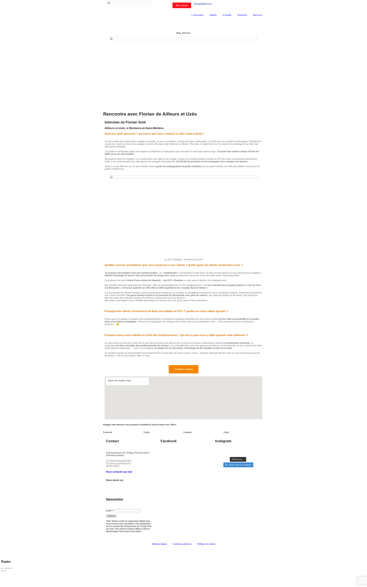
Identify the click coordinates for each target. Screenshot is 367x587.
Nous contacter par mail (119, 472)
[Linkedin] (249, 6)
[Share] (5, 568)
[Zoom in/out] (11, 568)
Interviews (257, 15)
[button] (123, 431)
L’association (197, 15)
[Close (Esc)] (2, 568)
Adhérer (213, 15)
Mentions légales (159, 544)
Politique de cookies (206, 544)
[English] (198, 4)
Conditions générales (182, 544)
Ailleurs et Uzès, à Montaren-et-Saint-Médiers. (134, 128)
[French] (207, 4)
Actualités (226, 15)
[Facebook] (234, 6)
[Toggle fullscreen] (8, 568)
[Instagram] (241, 6)
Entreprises (242, 15)
